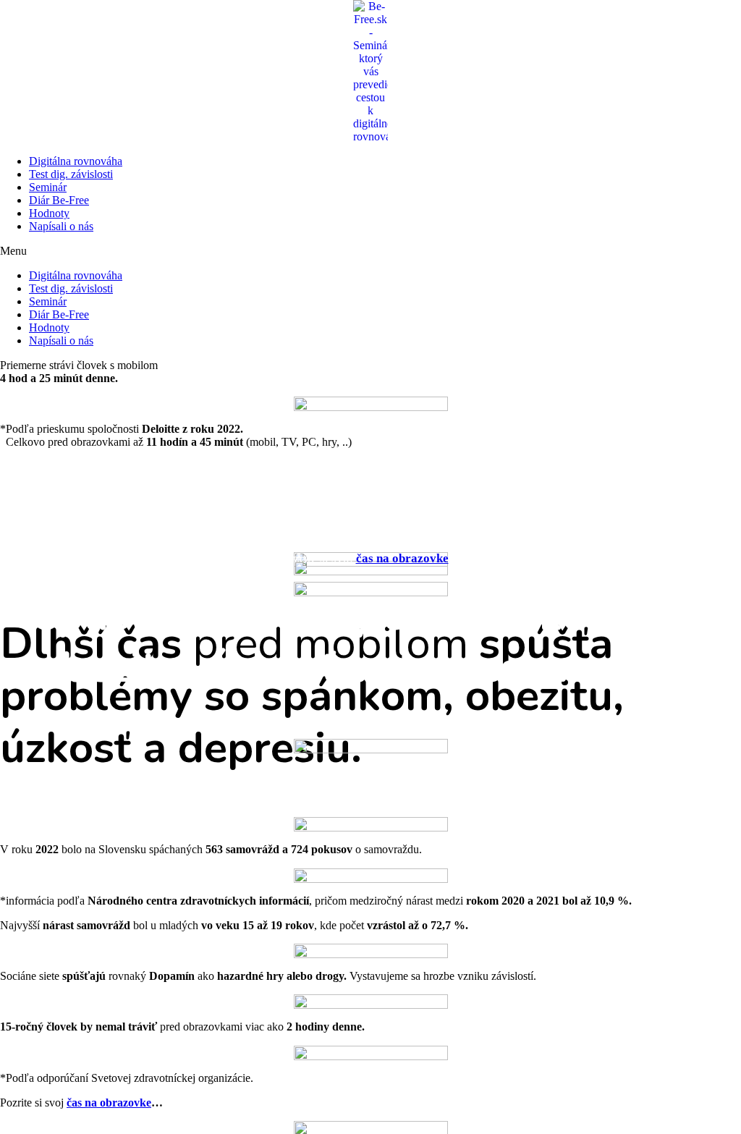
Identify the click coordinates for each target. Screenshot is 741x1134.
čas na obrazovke (402, 558)
